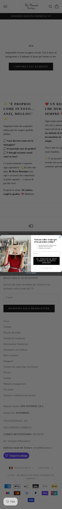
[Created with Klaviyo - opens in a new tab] (31, 273)
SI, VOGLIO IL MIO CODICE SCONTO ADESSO (46, 261)
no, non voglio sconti (46, 268)
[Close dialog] (60, 237)
